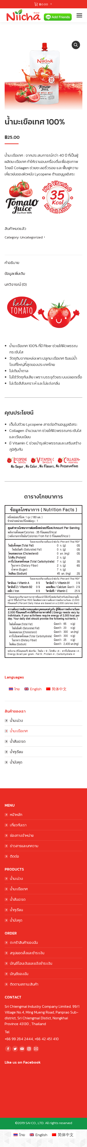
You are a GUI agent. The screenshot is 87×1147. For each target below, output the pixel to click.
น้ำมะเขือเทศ (19, 731)
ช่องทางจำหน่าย (22, 835)
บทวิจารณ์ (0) (16, 284)
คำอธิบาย (12, 263)
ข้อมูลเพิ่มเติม (15, 273)
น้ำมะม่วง (16, 720)
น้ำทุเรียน (16, 751)
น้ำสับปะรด (18, 741)
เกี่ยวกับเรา (18, 825)
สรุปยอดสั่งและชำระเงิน (27, 953)
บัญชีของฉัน (19, 973)
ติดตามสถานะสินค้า (24, 984)
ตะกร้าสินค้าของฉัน (24, 942)
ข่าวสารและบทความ (24, 846)
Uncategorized (31, 237)
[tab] (43, 260)
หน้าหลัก (16, 814)
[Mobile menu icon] (79, 15)
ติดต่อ (14, 856)
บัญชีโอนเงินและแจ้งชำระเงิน (31, 963)
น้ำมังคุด (16, 762)
